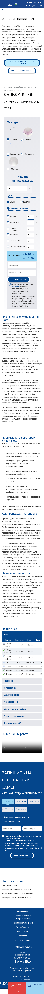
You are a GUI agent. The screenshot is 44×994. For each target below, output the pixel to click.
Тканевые (29, 139)
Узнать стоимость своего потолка (22, 63)
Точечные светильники (14, 229)
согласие (15, 287)
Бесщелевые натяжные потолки (16, 889)
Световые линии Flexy (17, 246)
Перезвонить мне (22, 855)
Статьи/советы (22, 927)
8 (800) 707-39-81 (34, 3)
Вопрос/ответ (23, 931)
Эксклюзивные (11, 702)
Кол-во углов (14, 222)
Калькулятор (37, 985)
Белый (13, 202)
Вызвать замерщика (18, 988)
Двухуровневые (11, 695)
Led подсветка (15, 240)
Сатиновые (29, 154)
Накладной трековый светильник (17, 897)
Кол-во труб (14, 234)
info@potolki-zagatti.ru (22, 971)
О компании (22, 911)
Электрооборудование (14, 716)
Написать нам (22, 941)
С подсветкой (10, 688)
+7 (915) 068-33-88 (34, 5)
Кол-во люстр (14, 216)
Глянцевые (15, 154)
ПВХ (15, 139)
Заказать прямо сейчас (22, 71)
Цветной (27, 202)
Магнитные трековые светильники (17, 893)
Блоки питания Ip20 (12, 723)
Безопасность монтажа (22, 923)
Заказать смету (18, 279)
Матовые (15, 169)
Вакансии (23, 936)
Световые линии (9, 885)
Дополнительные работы (15, 709)
